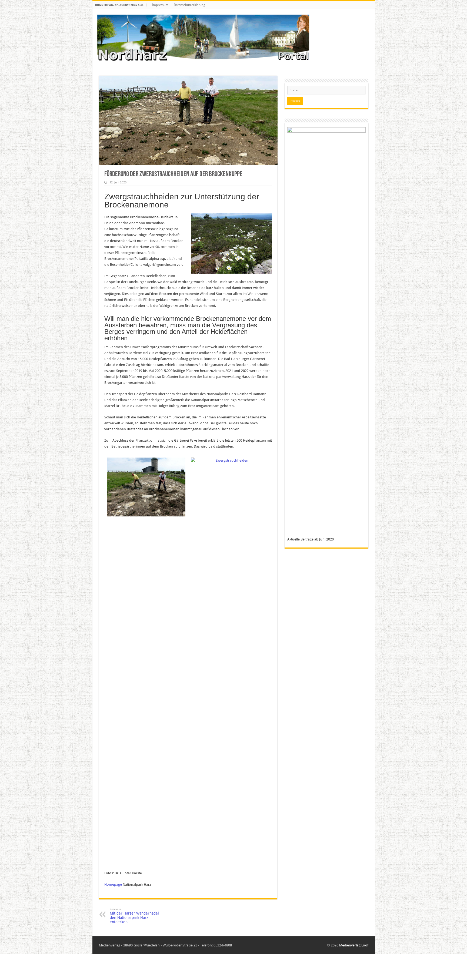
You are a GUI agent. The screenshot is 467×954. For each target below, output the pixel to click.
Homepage (113, 884)
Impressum (160, 5)
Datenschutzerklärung (189, 5)
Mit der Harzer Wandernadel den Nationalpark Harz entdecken (134, 916)
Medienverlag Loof (353, 945)
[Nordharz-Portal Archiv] (203, 38)
